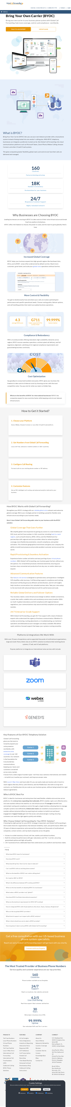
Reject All (46, 1089)
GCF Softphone (24, 1050)
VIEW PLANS (43, 29)
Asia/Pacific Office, (58, 1056)
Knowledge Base (41, 1055)
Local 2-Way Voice (13, 782)
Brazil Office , (58, 1070)
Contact (63, 8)
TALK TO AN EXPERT (18, 29)
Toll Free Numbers (8, 1038)
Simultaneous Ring (25, 1065)
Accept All (24, 1089)
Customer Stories (41, 1050)
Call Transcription (24, 1053)
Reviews (38, 1048)
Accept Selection (36, 1089)
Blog (37, 1058)
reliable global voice (41, 510)
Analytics (31, 1093)
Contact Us (39, 1060)
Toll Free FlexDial (8, 1048)
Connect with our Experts (35, 948)
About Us (38, 1038)
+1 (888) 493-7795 (52, 8)
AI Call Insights (24, 1038)
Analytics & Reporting (26, 1043)
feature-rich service (20, 577)
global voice (37, 266)
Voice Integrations (25, 1040)
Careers (38, 1053)
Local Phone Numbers (10, 1040)
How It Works (40, 1040)
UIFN (4, 1063)
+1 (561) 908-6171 (40, 8)
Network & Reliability (42, 1043)
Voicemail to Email (25, 1063)
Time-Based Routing (25, 1060)
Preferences (40, 1093)
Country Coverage (41, 1045)
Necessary (23, 1093)
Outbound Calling (8, 1065)
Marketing (50, 1093)
